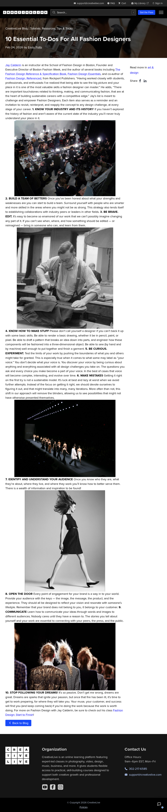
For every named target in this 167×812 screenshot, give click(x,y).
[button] (159, 804)
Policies (84, 807)
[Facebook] (53, 787)
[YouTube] (45, 787)
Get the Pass (146, 12)
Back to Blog (20, 723)
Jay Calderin (13, 65)
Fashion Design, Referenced (23, 78)
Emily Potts (35, 47)
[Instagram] (60, 787)
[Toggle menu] (161, 12)
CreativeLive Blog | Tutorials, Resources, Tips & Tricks (39, 28)
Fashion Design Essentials (84, 74)
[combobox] (93, 12)
